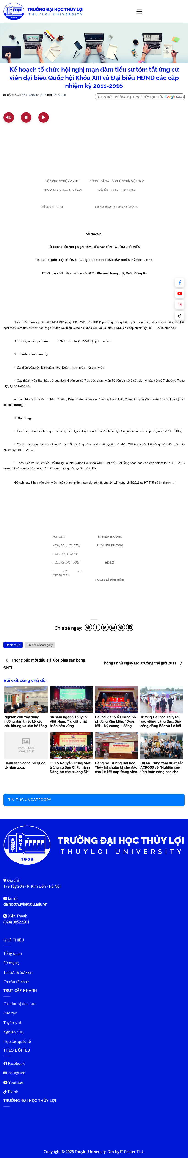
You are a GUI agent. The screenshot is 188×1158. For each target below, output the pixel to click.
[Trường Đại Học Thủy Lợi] (43, 11)
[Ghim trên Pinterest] (121, 627)
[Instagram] (179, 304)
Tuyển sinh (12, 1022)
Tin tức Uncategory (40, 645)
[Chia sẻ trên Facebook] (96, 627)
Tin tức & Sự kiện (18, 972)
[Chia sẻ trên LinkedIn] (129, 627)
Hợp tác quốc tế (17, 1041)
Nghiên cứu (13, 1032)
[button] (139, 11)
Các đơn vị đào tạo (19, 1003)
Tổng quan (12, 953)
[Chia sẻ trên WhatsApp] (88, 627)
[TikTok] (179, 315)
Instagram (16, 1072)
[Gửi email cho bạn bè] (113, 627)
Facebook (16, 1063)
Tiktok (12, 1091)
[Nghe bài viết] (8, 117)
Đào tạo (10, 1013)
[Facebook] (179, 282)
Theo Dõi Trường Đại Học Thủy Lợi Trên (131, 97)
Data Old (59, 95)
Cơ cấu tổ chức (16, 981)
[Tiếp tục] (43, 117)
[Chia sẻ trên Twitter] (105, 627)
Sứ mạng (11, 962)
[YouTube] (179, 293)
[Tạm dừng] (26, 117)
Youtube (15, 1082)
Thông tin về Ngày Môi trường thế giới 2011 (139, 663)
